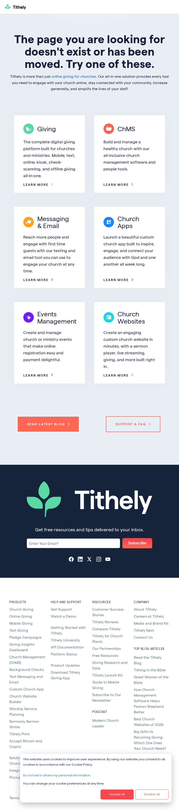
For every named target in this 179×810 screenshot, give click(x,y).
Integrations (19, 770)
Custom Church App (26, 689)
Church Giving (21, 609)
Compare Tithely (106, 629)
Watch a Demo (63, 616)
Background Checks (26, 669)
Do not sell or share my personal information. (57, 775)
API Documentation (67, 647)
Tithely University (65, 640)
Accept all (117, 794)
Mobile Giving (21, 623)
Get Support (61, 609)
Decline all (152, 794)
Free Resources (105, 655)
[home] (32, 7)
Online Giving (20, 616)
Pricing (15, 777)
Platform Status (64, 654)
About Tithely (145, 609)
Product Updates (65, 665)
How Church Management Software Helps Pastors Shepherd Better (149, 700)
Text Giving (18, 630)
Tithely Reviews (105, 622)
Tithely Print (19, 734)
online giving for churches (74, 76)
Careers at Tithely (149, 616)
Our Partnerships (106, 648)
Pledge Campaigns (25, 637)
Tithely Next (144, 630)
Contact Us (143, 637)
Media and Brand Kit (151, 623)
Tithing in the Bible (150, 670)
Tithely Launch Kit (107, 675)
